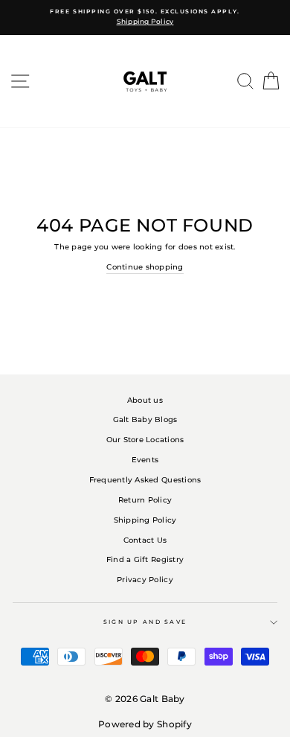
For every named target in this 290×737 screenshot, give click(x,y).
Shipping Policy (145, 520)
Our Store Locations (145, 439)
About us (145, 400)
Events (145, 460)
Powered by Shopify (145, 724)
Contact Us (145, 540)
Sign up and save (145, 622)
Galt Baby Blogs (145, 419)
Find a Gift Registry (145, 559)
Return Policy (145, 500)
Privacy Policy (145, 579)
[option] (145, 17)
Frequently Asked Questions (145, 480)
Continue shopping (144, 267)
